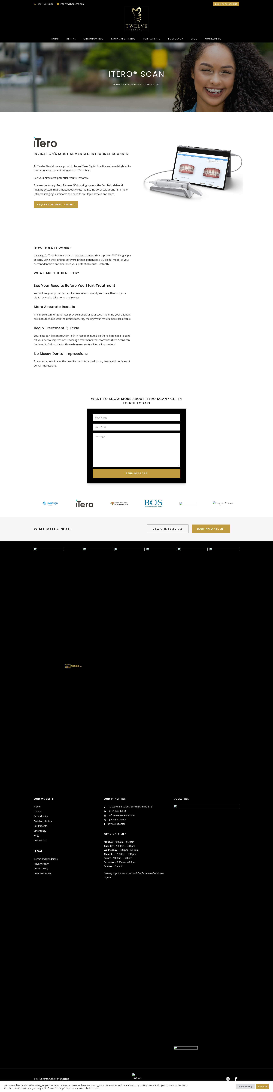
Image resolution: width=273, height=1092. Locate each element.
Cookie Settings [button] (245, 1086)
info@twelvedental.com (73, 3)
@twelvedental (116, 823)
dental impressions (45, 365)
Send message (136, 473)
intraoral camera (84, 255)
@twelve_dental (117, 819)
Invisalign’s (40, 255)
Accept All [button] (262, 1086)
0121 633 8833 (45, 3)
